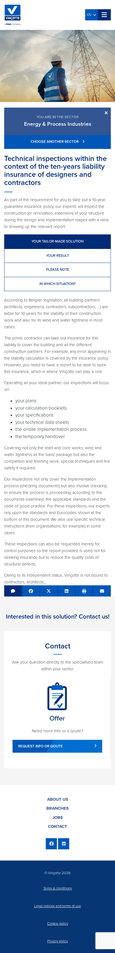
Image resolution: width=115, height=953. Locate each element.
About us (57, 799)
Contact (57, 826)
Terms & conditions (57, 888)
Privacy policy (57, 941)
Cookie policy (57, 923)
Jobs (57, 817)
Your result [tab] (57, 255)
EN (90, 15)
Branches (57, 808)
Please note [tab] (57, 269)
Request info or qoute (40, 746)
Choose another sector (55, 141)
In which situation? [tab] (57, 284)
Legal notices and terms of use (57, 906)
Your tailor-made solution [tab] (57, 241)
